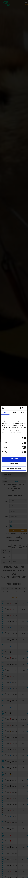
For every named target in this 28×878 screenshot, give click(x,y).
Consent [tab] (5, 412)
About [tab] (23, 412)
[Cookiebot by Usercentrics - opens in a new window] (20, 408)
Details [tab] (14, 412)
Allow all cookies (14, 458)
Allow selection (14, 463)
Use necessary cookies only (14, 468)
